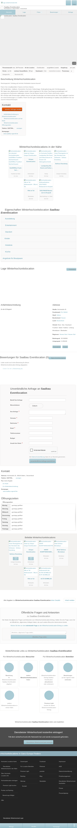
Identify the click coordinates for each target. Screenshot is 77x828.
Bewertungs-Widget (8, 795)
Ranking (22, 776)
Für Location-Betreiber (27, 766)
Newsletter (43, 781)
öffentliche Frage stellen (39, 637)
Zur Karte (5, 483)
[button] (38, 40)
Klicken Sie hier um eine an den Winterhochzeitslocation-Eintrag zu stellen (39, 625)
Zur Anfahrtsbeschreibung (10, 486)
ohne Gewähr (55, 600)
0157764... (11, 128)
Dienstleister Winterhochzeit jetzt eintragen (39, 742)
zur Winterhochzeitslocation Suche (2, 8)
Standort (8, 232)
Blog (41, 776)
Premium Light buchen (9, 785)
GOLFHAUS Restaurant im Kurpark (46, 191)
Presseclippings (63, 793)
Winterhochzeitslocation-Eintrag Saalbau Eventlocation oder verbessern (48, 680)
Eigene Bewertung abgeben (58, 358)
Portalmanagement (64, 776)
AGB (60, 766)
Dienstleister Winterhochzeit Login (13, 818)
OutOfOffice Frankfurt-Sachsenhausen (16, 169)
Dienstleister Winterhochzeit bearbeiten (67, 782)
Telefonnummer (15, 433)
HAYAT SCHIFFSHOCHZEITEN (46, 551)
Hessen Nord (63, 334)
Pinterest (42, 766)
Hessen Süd (71, 334)
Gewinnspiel (24, 761)
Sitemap (22, 781)
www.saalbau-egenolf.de (10, 133)
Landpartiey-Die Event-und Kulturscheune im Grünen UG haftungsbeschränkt (46, 167)
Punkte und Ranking (7, 790)
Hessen (63, 318)
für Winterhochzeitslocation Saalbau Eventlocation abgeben (9, 680)
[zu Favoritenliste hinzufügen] (2, 17)
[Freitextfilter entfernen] (68, 3)
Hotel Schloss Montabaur (61, 551)
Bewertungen (54, 12)
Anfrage (70, 12)
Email (12, 428)
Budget (12, 438)
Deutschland (60, 320)
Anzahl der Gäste (16, 443)
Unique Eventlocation (30, 160)
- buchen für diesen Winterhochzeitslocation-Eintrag (49, 706)
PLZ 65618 (64, 312)
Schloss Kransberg (61, 163)
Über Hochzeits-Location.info (6, 774)
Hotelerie (8, 245)
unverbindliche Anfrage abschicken (42, 461)
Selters (59, 315)
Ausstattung (10, 219)
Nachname (13, 423)
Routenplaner (72, 269)
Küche (7, 252)
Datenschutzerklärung (38, 457)
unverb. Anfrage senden (13, 109)
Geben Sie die (12, 368)
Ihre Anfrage (14, 411)
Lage (24, 12)
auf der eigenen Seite (68, 677)
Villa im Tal (31, 190)
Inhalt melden (69, 600)
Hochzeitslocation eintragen (9, 780)
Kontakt (65, 346)
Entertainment (10, 225)
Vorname (13, 418)
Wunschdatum (15, 405)
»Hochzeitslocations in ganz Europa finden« (20, 753)
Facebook (43, 761)
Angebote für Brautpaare (13, 258)
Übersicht (9, 12)
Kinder (7, 238)
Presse (61, 788)
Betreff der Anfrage (16, 400)
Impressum (62, 761)
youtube (42, 771)
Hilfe (2, 800)
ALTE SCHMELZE (46, 578)
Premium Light (73, 148)
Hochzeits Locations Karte (9, 761)
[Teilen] (70, 825)
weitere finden (28, 677)
